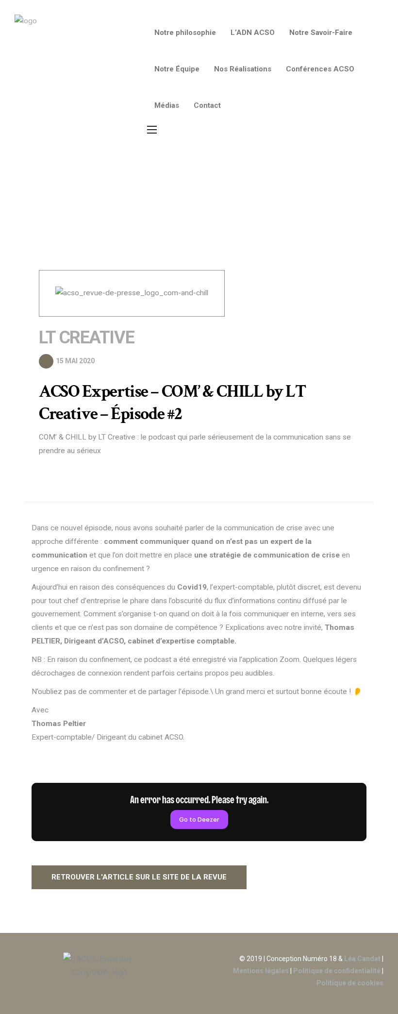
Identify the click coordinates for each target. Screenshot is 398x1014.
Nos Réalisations (242, 69)
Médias (166, 105)
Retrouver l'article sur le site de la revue (139, 877)
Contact (207, 105)
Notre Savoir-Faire (320, 32)
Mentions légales (261, 971)
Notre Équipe (176, 69)
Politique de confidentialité (336, 971)
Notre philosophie (185, 32)
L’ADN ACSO (253, 32)
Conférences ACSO (320, 69)
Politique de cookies (349, 983)
